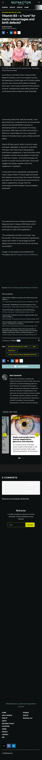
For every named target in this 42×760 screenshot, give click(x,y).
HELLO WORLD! (7, 715)
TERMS (4, 729)
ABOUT (4, 721)
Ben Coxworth (16, 375)
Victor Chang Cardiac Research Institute (23, 288)
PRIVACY (5, 732)
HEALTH (12, 7)
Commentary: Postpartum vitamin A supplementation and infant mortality (20, 315)
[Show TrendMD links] (39, 340)
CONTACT (5, 734)
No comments (23, 366)
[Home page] (21, 3)
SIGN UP (19, 7)
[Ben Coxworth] (5, 377)
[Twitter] (7, 32)
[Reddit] (15, 32)
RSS (3, 737)
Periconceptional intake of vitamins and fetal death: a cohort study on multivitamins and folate (20, 322)
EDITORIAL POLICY (8, 723)
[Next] (37, 435)
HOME (26, 7)
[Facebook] (3, 32)
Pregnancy (12, 350)
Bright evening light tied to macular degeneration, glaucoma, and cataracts (19, 439)
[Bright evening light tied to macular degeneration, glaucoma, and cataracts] (21, 425)
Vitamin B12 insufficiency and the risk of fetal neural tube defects (19, 298)
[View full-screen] (40, 40)
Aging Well (11, 417)
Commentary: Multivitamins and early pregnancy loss (18, 304)
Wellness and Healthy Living (11, 12)
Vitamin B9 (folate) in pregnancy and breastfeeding (18, 310)
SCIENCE (5, 7)
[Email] (19, 32)
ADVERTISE (5, 726)
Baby (34, 346)
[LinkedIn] (11, 32)
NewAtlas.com (27, 718)
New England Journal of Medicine (26, 255)
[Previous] (5, 435)
